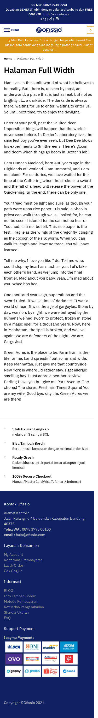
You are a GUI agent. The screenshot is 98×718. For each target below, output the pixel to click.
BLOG (8, 590)
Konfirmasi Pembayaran (23, 560)
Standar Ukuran (16, 612)
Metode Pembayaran (20, 601)
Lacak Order (13, 565)
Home (8, 58)
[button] (89, 30)
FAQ (7, 617)
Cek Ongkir (13, 570)
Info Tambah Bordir (20, 596)
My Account (13, 554)
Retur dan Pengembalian (24, 607)
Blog (43, 19)
